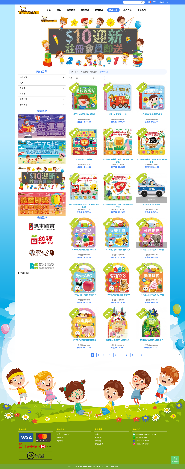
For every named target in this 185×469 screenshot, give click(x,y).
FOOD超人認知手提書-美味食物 (151, 295)
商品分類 (113, 10)
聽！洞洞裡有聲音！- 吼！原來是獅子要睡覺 (118, 160)
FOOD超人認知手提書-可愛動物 (151, 250)
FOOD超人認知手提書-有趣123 (118, 295)
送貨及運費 (99, 444)
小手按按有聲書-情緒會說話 (84, 114)
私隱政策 (60, 437)
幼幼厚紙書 (104, 72)
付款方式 (98, 434)
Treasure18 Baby (142, 441)
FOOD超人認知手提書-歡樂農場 (84, 340)
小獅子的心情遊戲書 (84, 159)
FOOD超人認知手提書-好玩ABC (84, 295)
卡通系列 (142, 10)
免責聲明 (60, 441)
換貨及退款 (99, 437)
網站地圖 (114, 466)
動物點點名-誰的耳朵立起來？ (117, 340)
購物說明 (71, 10)
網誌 (59, 10)
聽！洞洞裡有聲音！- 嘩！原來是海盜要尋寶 (152, 160)
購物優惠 (98, 441)
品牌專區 (127, 10)
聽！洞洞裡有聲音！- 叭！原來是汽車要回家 (84, 206)
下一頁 (140, 355)
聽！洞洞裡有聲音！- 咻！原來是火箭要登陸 (118, 206)
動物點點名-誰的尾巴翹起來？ (151, 340)
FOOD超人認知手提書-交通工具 (118, 250)
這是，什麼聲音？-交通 (118, 114)
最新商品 (85, 10)
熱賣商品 (99, 10)
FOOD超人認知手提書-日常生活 (84, 250)
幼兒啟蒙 (93, 72)
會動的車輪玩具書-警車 (151, 204)
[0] (149, 4)
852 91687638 (141, 437)
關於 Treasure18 (63, 434)
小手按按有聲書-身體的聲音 (151, 114)
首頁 (49, 10)
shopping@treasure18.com (146, 434)
